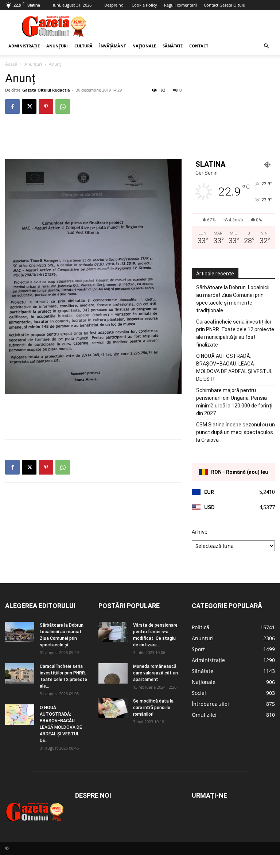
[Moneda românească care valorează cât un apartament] (113, 673)
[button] (266, 46)
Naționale (144, 46)
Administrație (24, 46)
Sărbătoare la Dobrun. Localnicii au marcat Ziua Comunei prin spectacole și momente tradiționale (232, 299)
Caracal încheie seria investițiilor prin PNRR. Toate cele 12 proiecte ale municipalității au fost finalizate (235, 333)
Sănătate (173, 46)
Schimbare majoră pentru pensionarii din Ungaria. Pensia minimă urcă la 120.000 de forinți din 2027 (234, 401)
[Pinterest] (46, 106)
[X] (29, 106)
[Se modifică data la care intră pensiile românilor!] (113, 708)
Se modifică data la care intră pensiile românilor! (153, 708)
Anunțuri (57, 46)
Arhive (199, 531)
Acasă (11, 64)
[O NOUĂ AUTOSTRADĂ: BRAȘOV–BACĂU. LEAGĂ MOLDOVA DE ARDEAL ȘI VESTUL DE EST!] (19, 714)
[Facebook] (12, 106)
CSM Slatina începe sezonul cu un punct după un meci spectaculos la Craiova (235, 432)
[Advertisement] (189, 26)
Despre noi (114, 5)
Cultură (83, 46)
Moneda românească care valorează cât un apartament (155, 673)
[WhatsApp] (62, 106)
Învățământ (112, 46)
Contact (198, 46)
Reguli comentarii (180, 5)
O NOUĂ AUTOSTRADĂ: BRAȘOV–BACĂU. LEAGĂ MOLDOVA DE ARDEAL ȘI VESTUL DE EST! (234, 367)
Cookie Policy (144, 5)
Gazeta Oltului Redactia (46, 90)
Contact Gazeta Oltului (225, 5)
